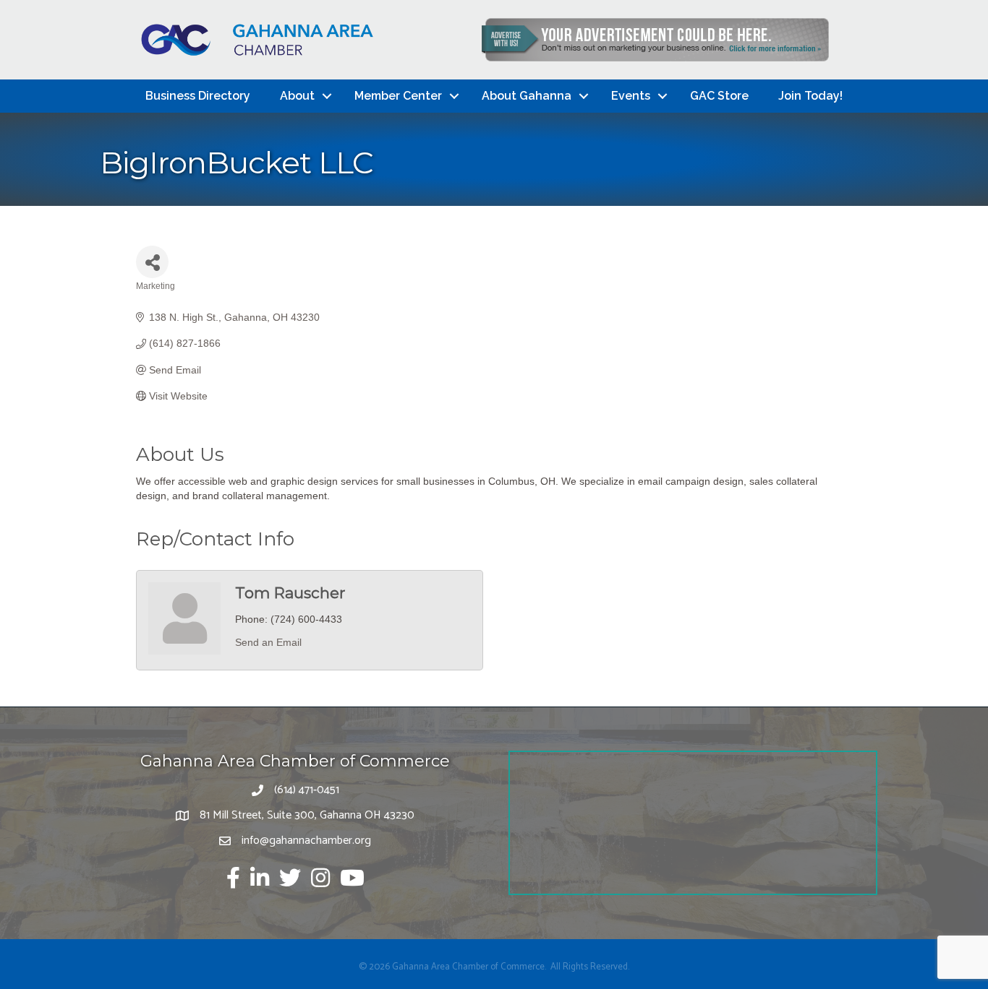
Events (630, 96)
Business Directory (197, 96)
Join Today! (810, 96)
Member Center (398, 96)
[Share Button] (152, 262)
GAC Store (719, 96)
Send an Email (268, 642)
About (297, 96)
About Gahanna (526, 96)
